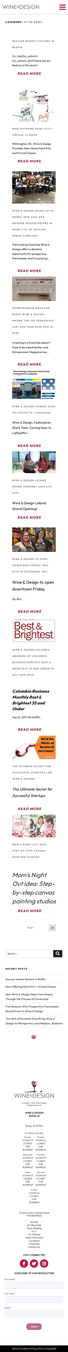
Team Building (34, 1228)
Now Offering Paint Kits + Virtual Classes (30, 986)
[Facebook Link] (24, 1263)
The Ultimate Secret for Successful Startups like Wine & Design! (32, 772)
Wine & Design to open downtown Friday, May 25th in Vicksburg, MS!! (30, 565)
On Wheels (34, 1234)
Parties (34, 1222)
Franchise (34, 1243)
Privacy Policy (37, 1348)
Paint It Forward (34, 1237)
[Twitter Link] (34, 1263)
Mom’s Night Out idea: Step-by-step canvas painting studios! (29, 850)
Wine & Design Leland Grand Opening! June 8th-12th (32, 486)
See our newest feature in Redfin (25, 979)
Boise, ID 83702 (34, 1125)
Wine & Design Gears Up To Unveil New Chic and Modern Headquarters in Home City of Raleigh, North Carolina (33, 223)
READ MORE (29, 73)
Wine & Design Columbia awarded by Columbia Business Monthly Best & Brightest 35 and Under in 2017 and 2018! (33, 662)
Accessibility (50, 1348)
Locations (34, 1240)
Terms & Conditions (21, 1348)
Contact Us (34, 1247)
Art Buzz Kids (34, 1225)
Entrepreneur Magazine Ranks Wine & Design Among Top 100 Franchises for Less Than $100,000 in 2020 (33, 320)
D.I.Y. (34, 1231)
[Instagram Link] (44, 1263)
